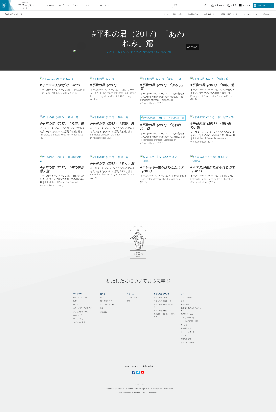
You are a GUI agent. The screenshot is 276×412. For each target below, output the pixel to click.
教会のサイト (268, 14)
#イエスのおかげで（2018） (61, 85)
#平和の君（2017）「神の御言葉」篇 (62, 169)
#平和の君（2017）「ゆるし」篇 (162, 87)
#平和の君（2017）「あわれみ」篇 (160, 127)
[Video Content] (138, 52)
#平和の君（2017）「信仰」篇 (212, 85)
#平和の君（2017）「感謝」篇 (112, 123)
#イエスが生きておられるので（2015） (212, 169)
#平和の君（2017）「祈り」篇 (112, 163)
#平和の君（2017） (104, 85)
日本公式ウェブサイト (13, 14)
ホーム (166, 14)
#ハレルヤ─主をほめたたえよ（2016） (162, 169)
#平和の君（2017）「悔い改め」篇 (210, 125)
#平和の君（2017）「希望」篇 (62, 123)
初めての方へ (178, 14)
